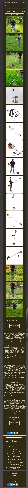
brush (8, 462)
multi (12, 451)
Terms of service (14, 479)
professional (12, 467)
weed (11, 453)
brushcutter (14, 465)
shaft (14, 462)
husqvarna (16, 453)
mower (19, 444)
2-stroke (21, 441)
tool (17, 462)
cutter (10, 446)
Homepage (14, 473)
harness (22, 465)
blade (19, 459)
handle (20, 446)
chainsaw (20, 467)
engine (15, 449)
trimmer (14, 441)
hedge (10, 444)
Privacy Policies (14, 477)
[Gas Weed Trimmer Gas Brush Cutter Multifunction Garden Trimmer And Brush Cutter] (14, 25)
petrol (11, 456)
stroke (7, 453)
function (16, 446)
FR (15, 481)
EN (13, 481)
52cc (21, 449)
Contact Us (14, 475)
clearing (22, 453)
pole (21, 462)
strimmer (12, 459)
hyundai (18, 456)
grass (18, 451)
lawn (15, 444)
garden (9, 449)
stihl (7, 441)
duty (7, 467)
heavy (8, 451)
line (6, 465)
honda (14, 468)
